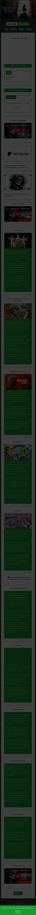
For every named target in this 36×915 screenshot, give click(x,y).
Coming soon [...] (11, 78)
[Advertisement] (18, 52)
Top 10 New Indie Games (18, 120)
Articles (21, 29)
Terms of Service (18, 901)
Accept (18, 911)
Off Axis (14, 665)
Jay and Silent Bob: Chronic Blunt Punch (18, 322)
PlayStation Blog (18, 110)
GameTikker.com (25, 901)
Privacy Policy (31, 908)
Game (18, 24)
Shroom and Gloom (12, 768)
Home (6, 29)
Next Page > (18, 893)
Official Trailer (18, 204)
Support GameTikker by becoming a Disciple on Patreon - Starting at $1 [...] (16, 166)
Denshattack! (10, 464)
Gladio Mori (26, 251)
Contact (29, 29)
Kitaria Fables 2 (24, 819)
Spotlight (13, 29)
